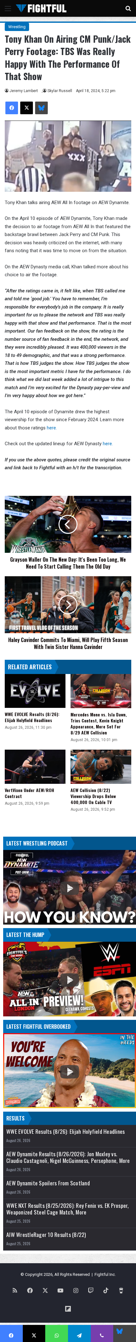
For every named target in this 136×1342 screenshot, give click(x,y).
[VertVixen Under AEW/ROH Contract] (35, 767)
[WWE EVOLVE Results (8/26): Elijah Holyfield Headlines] (35, 691)
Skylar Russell (59, 91)
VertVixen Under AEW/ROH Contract (29, 793)
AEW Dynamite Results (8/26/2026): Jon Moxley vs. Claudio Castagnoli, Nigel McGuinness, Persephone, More (68, 1157)
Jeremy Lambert (23, 91)
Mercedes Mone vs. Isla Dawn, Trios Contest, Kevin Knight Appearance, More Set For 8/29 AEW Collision (99, 723)
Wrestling (17, 26)
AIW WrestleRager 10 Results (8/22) (46, 1234)
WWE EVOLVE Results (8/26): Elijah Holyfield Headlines (32, 717)
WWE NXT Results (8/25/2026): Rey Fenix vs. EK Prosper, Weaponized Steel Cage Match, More (67, 1208)
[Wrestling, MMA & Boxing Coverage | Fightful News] (41, 8)
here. (52, 428)
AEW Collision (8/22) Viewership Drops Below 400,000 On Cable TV (93, 796)
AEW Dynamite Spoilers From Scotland (48, 1183)
